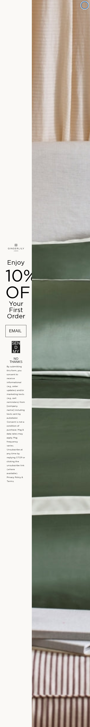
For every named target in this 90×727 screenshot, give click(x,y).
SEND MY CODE (16, 347)
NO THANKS (16, 359)
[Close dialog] (84, 5)
